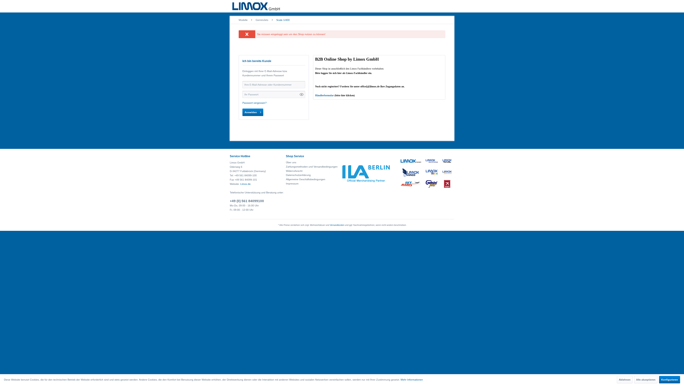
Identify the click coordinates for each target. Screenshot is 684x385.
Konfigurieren (669, 379)
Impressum (292, 183)
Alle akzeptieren (646, 379)
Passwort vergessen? (254, 102)
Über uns (291, 162)
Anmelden (251, 112)
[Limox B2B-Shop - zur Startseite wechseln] (256, 6)
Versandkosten (337, 225)
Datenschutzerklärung (298, 175)
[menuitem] (243, 20)
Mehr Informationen (412, 379)
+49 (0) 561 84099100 (247, 201)
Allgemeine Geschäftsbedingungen (305, 179)
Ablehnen (625, 379)
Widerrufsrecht (294, 171)
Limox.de (245, 184)
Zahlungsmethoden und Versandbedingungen (312, 166)
